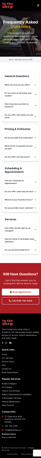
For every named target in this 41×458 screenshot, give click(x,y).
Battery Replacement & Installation (17, 394)
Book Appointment (22, 292)
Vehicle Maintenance (11, 402)
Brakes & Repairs (9, 384)
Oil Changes (7, 387)
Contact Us (7, 369)
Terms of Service (27, 454)
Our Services (7, 358)
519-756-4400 (11, 426)
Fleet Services (8, 405)
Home (4, 354)
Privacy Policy (12, 454)
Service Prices (8, 361)
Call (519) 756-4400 (22, 301)
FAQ (3, 365)
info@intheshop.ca (13, 430)
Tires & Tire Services (11, 391)
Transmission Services (11, 398)
